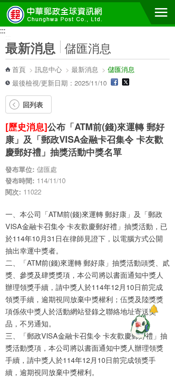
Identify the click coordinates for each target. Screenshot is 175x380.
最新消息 (84, 69)
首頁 (19, 69)
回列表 (33, 104)
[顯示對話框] (153, 309)
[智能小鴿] (139, 325)
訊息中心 (48, 69)
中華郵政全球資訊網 (56, 14)
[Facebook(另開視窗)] (114, 82)
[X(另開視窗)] (125, 82)
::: (2, 30)
